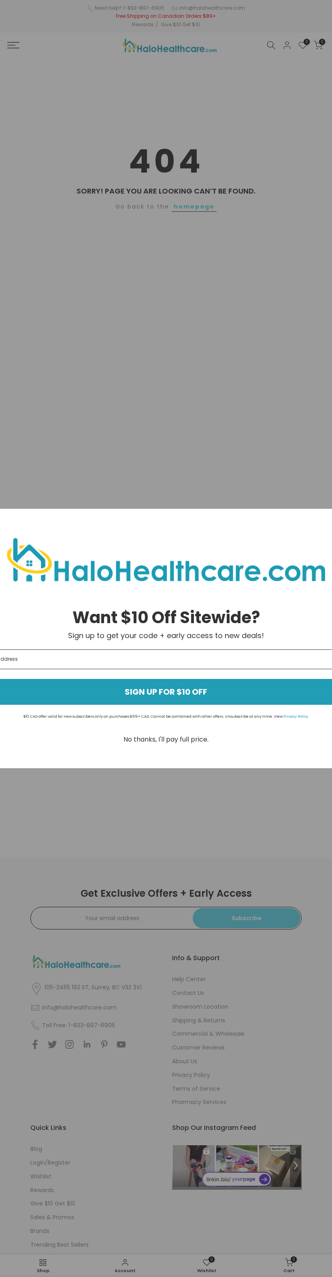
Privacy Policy (295, 716)
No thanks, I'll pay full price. (166, 739)
